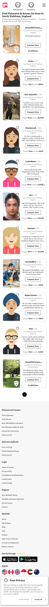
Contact (5, 507)
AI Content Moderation (10, 543)
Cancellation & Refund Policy (12, 475)
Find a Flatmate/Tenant (10, 451)
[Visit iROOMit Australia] (36, 574)
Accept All (38, 599)
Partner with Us (8, 547)
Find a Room (6, 419)
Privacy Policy (7, 471)
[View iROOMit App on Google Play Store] (28, 561)
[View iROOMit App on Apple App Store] (10, 561)
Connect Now (33, 45)
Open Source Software (10, 539)
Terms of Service (8, 467)
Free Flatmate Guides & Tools (13, 427)
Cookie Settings (7, 483)
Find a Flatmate (7, 415)
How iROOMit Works (10, 495)
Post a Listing (7, 447)
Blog (3, 527)
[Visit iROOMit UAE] (30, 574)
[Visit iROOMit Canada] (11, 574)
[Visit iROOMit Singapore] (24, 574)
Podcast (5, 535)
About (4, 519)
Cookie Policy (7, 479)
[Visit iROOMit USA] (4, 574)
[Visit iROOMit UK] (17, 574)
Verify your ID (7, 435)
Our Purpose (6, 523)
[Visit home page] (5, 5)
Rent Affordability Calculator (12, 423)
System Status (7, 503)
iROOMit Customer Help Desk (13, 499)
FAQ (3, 531)
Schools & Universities (10, 431)
